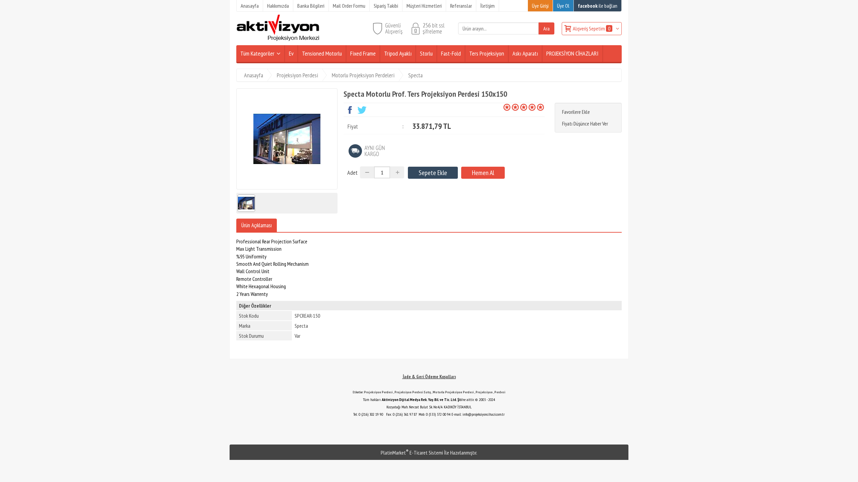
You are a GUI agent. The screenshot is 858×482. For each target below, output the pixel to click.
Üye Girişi (540, 5)
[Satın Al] (483, 172)
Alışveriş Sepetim (591, 28)
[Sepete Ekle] (433, 172)
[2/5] (511, 107)
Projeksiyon (484, 392)
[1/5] (507, 107)
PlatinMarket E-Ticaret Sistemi (412, 452)
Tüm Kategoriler (257, 53)
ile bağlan (597, 5)
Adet (352, 172)
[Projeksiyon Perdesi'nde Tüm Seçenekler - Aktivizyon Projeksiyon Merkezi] (277, 39)
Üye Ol (563, 5)
